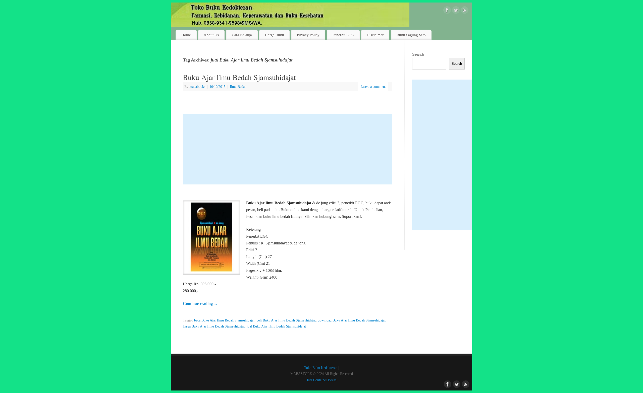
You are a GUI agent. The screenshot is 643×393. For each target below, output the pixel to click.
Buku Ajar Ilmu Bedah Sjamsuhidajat (239, 77)
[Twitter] (456, 11)
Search (418, 54)
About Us (211, 35)
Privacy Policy (308, 35)
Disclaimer (375, 35)
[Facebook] (447, 11)
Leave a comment (373, 87)
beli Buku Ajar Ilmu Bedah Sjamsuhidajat (286, 320)
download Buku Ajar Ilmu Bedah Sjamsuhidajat (352, 320)
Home (186, 35)
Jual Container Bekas (321, 380)
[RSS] (464, 11)
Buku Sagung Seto (411, 35)
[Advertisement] (287, 149)
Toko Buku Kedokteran (320, 368)
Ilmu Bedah (238, 87)
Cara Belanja (242, 35)
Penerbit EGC (343, 35)
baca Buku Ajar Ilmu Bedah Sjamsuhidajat (224, 320)
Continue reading (200, 303)
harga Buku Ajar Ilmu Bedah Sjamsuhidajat (214, 326)
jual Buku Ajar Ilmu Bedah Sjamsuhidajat (276, 326)
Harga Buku (274, 35)
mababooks (197, 87)
